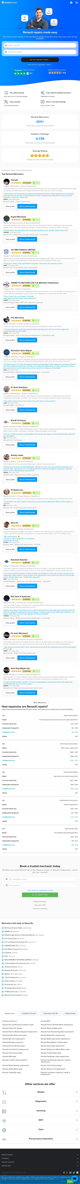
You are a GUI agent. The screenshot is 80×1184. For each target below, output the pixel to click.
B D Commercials (10, 938)
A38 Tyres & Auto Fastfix (13, 928)
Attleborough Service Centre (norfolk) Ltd (19, 935)
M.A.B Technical (18, 420)
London (21, 674)
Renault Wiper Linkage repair (51, 1028)
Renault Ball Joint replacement (13, 1039)
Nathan (7, 974)
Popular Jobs (9, 1013)
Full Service (20, 405)
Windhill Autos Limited (12, 995)
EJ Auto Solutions (19, 387)
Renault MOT (45, 1021)
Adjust (63, 1181)
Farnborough (15, 256)
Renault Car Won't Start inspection (14, 1060)
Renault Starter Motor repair (12, 1069)
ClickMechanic (6, 170)
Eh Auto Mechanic (19, 633)
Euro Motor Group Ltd (12, 949)
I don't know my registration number (40, 890)
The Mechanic (17, 317)
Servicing (41, 1110)
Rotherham (22, 602)
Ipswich (13, 461)
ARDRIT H (8, 931)
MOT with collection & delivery (31, 302)
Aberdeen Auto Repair (21, 350)
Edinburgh (22, 970)
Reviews (28, 70)
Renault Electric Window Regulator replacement (19, 1032)
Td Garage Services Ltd (12, 988)
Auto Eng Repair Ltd (20, 668)
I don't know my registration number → (40, 64)
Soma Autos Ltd (10, 984)
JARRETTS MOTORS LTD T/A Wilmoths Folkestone (34, 283)
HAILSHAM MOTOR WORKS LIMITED (17, 960)
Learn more (59, 1179)
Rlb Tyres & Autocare (21, 596)
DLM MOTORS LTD (11, 945)
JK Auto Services (10, 967)
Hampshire (15, 566)
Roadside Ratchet (19, 560)
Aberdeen (14, 357)
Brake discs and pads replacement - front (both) (31, 234)
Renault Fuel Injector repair (12, 1053)
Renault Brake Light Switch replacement (55, 1039)
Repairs (41, 1092)
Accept (70, 1181)
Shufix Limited (9, 981)
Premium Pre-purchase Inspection (27, 475)
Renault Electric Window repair (13, 1046)
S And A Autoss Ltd (11, 977)
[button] (77, 3)
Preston (15, 953)
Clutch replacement (23, 201)
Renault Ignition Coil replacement (53, 1069)
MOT (41, 1120)
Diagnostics (41, 1101)
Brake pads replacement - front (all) (27, 544)
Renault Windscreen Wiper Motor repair (55, 1049)
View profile (10, 206)
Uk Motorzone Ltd (10, 991)
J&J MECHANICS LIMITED (23, 250)
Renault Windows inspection (12, 1042)
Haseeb (14, 180)
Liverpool (22, 945)
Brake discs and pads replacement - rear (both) (32, 372)
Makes (13, 170)
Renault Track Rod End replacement (15, 1049)
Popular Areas (70, 1013)
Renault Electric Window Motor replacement (57, 1025)
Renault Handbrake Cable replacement (55, 1056)
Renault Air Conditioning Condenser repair (18, 1025)
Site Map (4, 1175)
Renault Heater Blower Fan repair (14, 1035)
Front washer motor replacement (26, 267)
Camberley (22, 991)
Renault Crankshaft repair (11, 1072)
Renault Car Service (9, 1021)
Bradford (25, 995)
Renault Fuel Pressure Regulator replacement (57, 1032)
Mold (20, 426)
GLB (6, 956)
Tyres (41, 1129)
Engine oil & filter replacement (25, 653)
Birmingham (15, 186)
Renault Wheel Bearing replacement (15, 1065)
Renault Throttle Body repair (51, 1053)
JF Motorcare (17, 490)
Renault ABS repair (9, 1056)
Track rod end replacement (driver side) (28, 688)
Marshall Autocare (11, 970)
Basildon (16, 931)
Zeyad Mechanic (18, 217)
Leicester (22, 977)
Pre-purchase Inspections (41, 1139)
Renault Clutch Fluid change (51, 1065)
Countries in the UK (50, 1013)
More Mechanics (40, 702)
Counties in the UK (29, 1013)
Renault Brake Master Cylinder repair (54, 1042)
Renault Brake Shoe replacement (53, 1035)
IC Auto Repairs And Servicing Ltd (16, 963)
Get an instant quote (27, 206)
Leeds (20, 223)
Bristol (24, 988)
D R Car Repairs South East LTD (15, 942)
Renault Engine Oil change (12, 1028)
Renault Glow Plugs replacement (53, 1046)
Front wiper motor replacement (25, 508)
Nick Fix (14, 523)
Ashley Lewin (17, 455)
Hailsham (35, 960)
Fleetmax (7, 953)
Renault (6, 201)
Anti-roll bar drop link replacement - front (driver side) (35, 335)
